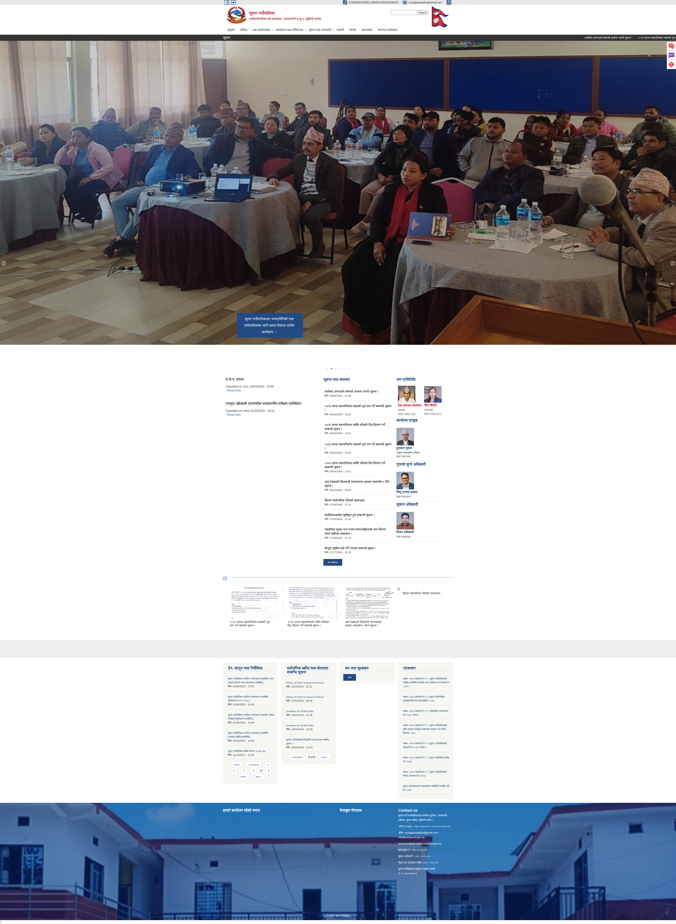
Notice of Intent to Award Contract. (305, 682)
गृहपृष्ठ (231, 30)
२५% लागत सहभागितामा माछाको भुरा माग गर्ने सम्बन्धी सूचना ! (596, 37)
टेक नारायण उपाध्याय (409, 405)
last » (259, 776)
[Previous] (3, 263)
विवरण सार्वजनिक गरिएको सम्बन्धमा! (345, 500)
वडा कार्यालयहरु (262, 30)
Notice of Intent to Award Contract (305, 697)
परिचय (243, 30)
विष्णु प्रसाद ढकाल (406, 492)
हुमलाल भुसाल (404, 448)
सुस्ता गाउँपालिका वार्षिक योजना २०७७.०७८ (247, 751)
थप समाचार (333, 562)
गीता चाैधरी (430, 405)
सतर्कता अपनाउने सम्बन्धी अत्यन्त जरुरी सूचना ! (536, 37)
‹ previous (253, 764)
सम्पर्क (352, 30)
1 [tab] (327, 368)
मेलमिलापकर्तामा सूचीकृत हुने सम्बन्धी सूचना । (350, 515)
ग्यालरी (340, 30)
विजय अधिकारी (405, 532)
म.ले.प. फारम (235, 379)
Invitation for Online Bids (299, 725)
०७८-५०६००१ (419, 849)
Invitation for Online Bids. (300, 711)
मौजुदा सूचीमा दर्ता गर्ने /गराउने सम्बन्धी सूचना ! (350, 548)
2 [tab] (331, 368)
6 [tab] (348, 368)
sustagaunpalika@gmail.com (421, 832)
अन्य (350, 677)
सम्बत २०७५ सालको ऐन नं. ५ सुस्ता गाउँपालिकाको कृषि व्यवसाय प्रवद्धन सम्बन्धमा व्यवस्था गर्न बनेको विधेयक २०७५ (425, 729)
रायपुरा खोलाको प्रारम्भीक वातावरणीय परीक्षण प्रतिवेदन (263, 403)
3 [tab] (335, 368)
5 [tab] (344, 368)
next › (244, 776)
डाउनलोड (366, 30)
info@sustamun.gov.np (411, 837)
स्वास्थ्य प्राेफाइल (387, 30)
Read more (234, 390)
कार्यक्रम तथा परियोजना (289, 30)
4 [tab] (339, 368)
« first (236, 764)
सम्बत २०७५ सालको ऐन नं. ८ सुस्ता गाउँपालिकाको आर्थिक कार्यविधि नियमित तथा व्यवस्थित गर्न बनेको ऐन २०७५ (426, 682)
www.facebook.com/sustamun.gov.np (419, 843)
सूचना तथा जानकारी (319, 30)
